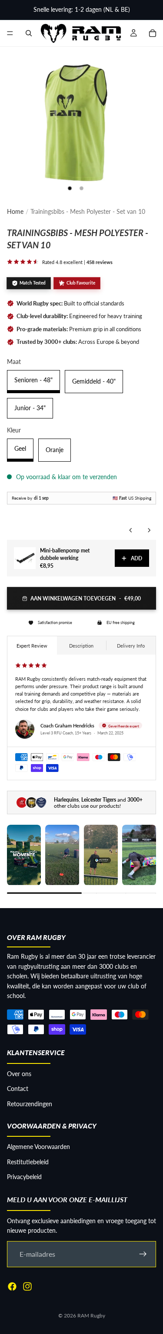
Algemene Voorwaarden (38, 1146)
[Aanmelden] (143, 1254)
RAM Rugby (91, 1315)
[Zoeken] (28, 33)
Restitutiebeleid (28, 1161)
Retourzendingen (29, 1103)
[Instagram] (27, 1286)
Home (15, 211)
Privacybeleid (24, 1176)
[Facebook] (12, 1286)
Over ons (19, 1073)
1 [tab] (69, 188)
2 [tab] (82, 188)
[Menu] (10, 33)
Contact (17, 1088)
